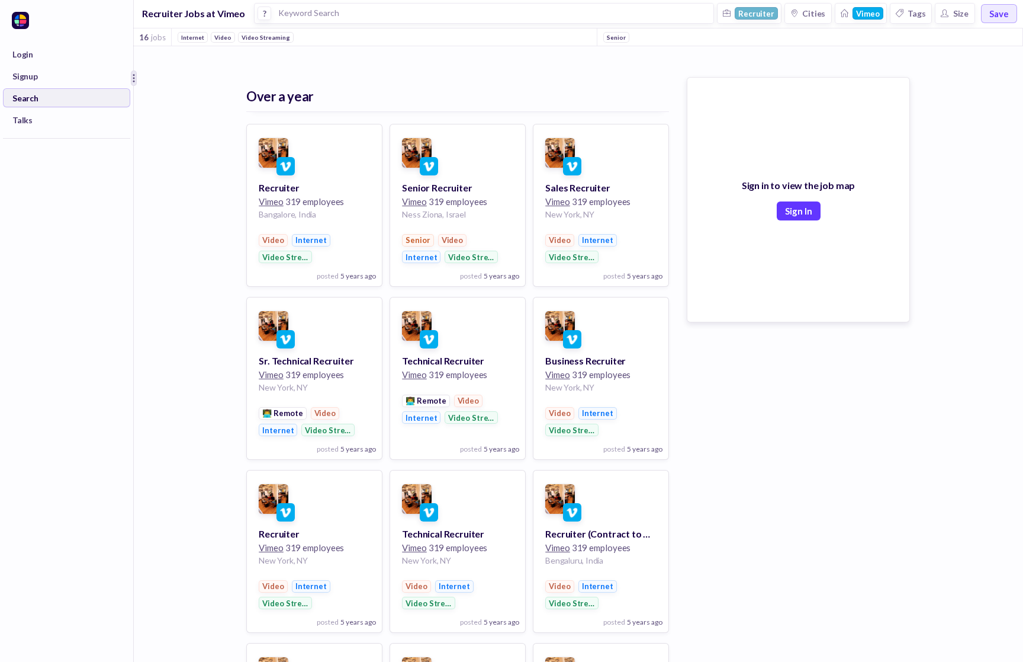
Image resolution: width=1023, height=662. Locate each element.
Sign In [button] (798, 211)
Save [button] (999, 13)
